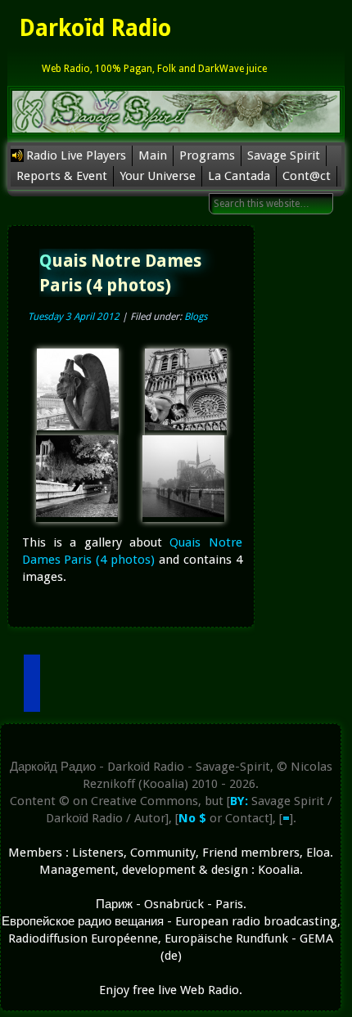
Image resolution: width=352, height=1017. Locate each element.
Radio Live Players (76, 155)
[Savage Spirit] (176, 133)
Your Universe (158, 176)
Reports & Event (61, 176)
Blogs (195, 316)
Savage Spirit (283, 155)
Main (152, 155)
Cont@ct (306, 176)
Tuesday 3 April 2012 (74, 316)
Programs (207, 155)
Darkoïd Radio (95, 28)
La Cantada (239, 176)
